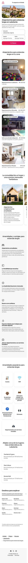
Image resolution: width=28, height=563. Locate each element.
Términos (16, 555)
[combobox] (13, 33)
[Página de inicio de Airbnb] (3, 2)
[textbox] (7, 38)
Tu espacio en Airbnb (18, 2)
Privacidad (10, 555)
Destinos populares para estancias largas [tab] (12, 494)
